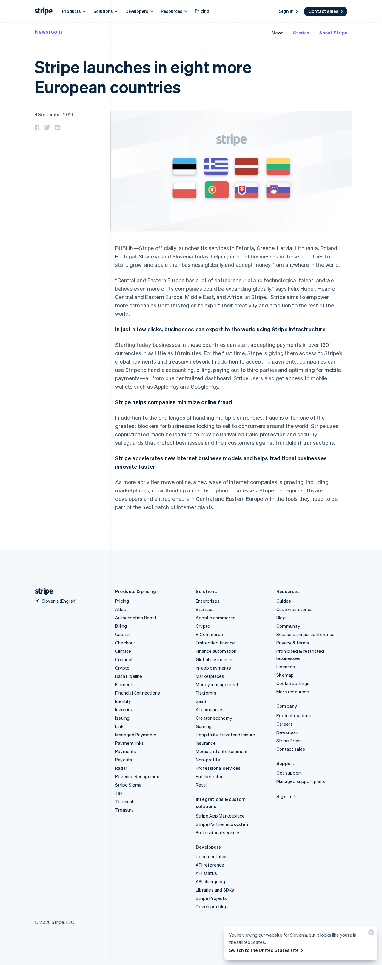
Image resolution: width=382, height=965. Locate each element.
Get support (289, 773)
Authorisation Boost (136, 618)
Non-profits (208, 760)
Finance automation (216, 651)
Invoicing (124, 709)
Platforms (206, 693)
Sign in (286, 11)
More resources (292, 692)
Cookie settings (292, 683)
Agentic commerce (215, 618)
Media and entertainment (222, 751)
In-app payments (213, 668)
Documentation (212, 856)
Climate (123, 651)
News (278, 33)
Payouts (123, 760)
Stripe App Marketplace (220, 816)
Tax (119, 793)
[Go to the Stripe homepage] (41, 591)
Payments (125, 751)
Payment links (129, 743)
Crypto (122, 668)
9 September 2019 (54, 114)
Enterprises (208, 601)
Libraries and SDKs (215, 890)
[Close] (370, 933)
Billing (121, 626)
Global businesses (215, 659)
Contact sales (323, 11)
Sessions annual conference (305, 634)
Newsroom (48, 31)
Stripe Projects (211, 898)
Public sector (209, 776)
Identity (123, 701)
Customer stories (294, 609)
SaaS (201, 701)
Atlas (120, 609)
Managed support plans (300, 781)
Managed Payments (135, 735)
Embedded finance (215, 643)
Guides (283, 601)
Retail (201, 785)
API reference (210, 865)
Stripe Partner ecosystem (222, 824)
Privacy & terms (292, 643)
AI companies (210, 709)
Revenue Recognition (137, 776)
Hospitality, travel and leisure (225, 735)
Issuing (122, 718)
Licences (285, 667)
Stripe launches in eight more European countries (143, 76)
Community (288, 626)
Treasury (124, 810)
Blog (281, 618)
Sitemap (285, 675)
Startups (205, 609)
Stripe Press (289, 741)
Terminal (124, 801)
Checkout (125, 643)
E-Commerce (209, 634)
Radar (121, 768)
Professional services (218, 768)
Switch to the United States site (264, 950)
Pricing (202, 10)
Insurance (206, 743)
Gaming (204, 726)
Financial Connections (137, 693)
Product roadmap (294, 715)
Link (119, 726)
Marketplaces (210, 676)
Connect (124, 659)
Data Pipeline (128, 676)
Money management (217, 684)
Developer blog (212, 906)
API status (206, 873)
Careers (284, 724)
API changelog (210, 881)
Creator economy (214, 718)
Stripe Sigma (128, 785)
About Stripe (333, 33)
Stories (301, 33)
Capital (122, 634)
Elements (125, 684)
